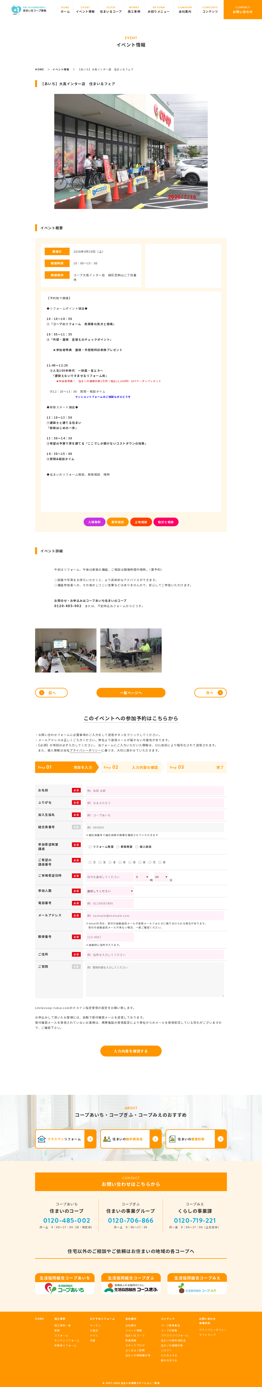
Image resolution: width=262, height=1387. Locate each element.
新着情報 (131, 1340)
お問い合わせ (207, 1318)
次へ (209, 692)
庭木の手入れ (169, 1360)
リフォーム (61, 1335)
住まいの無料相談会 (173, 1340)
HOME (39, 1318)
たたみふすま (169, 1355)
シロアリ (166, 1350)
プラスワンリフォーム (175, 1335)
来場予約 (204, 1323)
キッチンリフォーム (67, 1340)
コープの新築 (169, 1330)
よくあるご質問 (135, 1350)
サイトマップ (207, 1335)
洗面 (93, 1340)
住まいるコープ (135, 1335)
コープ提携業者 (170, 1325)
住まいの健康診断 (172, 1345)
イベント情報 (133, 1330)
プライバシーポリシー (85, 750)
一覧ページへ (131, 692)
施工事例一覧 (62, 1325)
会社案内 (131, 1325)
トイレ (94, 1335)
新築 (57, 1330)
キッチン (95, 1325)
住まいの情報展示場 (138, 1355)
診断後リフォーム (65, 1345)
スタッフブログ (135, 1345)
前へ (52, 692)
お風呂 (94, 1330)
